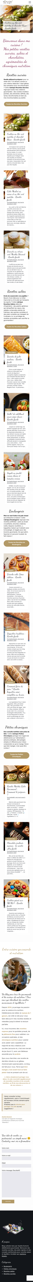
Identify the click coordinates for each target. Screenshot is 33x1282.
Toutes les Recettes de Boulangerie (16, 543)
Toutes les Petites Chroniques (16, 755)
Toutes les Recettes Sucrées (16, 104)
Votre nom (5, 1148)
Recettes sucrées (9, 1274)
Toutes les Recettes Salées (16, 327)
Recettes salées (9, 1271)
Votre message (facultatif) (11, 1170)
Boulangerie (8, 1266)
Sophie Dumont (7, 1117)
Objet (4, 1163)
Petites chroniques (10, 1269)
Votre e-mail (6, 1155)
